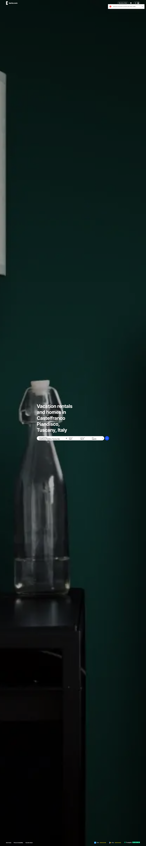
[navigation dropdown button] (137, 3)
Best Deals (8, 842)
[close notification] (142, 6)
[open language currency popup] (130, 3)
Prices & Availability (18, 842)
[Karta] (11, 3)
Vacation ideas (29, 842)
